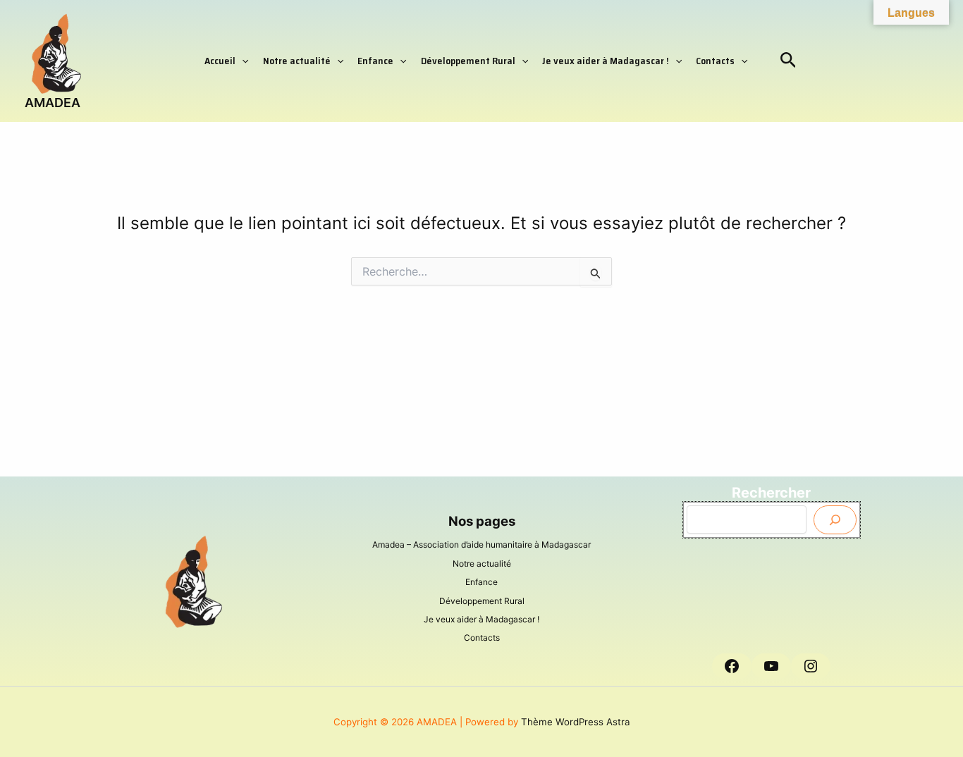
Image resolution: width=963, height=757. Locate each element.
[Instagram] (810, 666)
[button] (241, 60)
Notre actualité (297, 60)
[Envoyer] (835, 519)
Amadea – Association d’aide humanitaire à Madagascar (481, 544)
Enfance (375, 60)
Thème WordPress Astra (575, 721)
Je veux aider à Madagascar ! (605, 60)
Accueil (219, 60)
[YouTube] (771, 666)
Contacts (715, 60)
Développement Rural (468, 60)
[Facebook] (732, 666)
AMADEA (52, 102)
